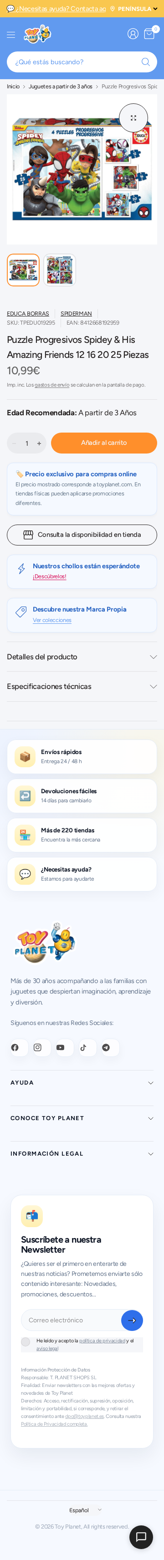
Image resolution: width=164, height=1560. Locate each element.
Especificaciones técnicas (49, 686)
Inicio (13, 87)
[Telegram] (111, 1048)
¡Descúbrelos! (50, 576)
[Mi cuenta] (133, 33)
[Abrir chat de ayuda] (141, 1537)
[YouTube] (65, 1048)
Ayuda (22, 1082)
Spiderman (76, 313)
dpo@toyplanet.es (84, 1416)
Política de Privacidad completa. (54, 1424)
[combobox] (82, 61)
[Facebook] (19, 1048)
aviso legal (47, 1348)
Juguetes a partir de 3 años (60, 87)
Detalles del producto (42, 656)
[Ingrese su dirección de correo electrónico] (132, 1320)
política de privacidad (102, 1341)
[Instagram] (42, 1048)
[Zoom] (133, 118)
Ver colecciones (52, 620)
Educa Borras (28, 313)
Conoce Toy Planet (47, 1118)
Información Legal (46, 1153)
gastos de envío (52, 385)
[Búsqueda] (145, 61)
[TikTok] (88, 1048)
